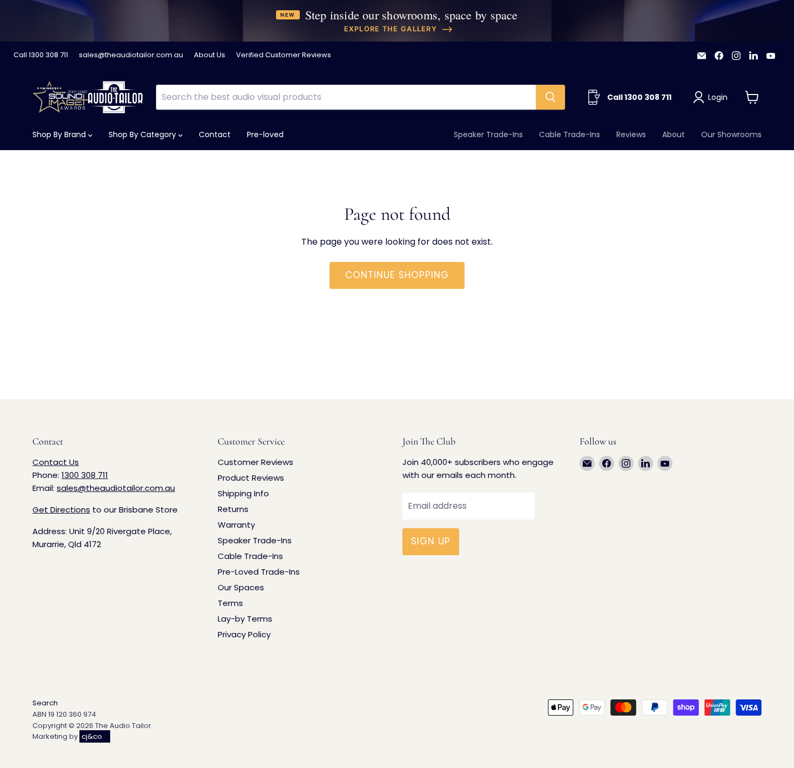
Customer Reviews (255, 462)
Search (45, 703)
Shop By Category (143, 134)
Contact (215, 134)
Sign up (430, 541)
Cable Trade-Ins (569, 134)
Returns (233, 509)
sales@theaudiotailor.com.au (131, 55)
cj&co (92, 736)
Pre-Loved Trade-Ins (259, 571)
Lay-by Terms (245, 618)
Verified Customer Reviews (283, 55)
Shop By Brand (60, 134)
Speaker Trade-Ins (488, 134)
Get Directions (61, 509)
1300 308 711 (85, 475)
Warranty (236, 524)
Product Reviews (251, 477)
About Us (209, 55)
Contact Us (55, 462)
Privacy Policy (244, 634)
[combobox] (345, 97)
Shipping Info (243, 493)
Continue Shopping (396, 274)
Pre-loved (265, 134)
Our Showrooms (731, 134)
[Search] (550, 97)
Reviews (631, 134)
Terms (230, 603)
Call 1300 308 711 (41, 55)
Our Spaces (241, 587)
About (673, 134)
